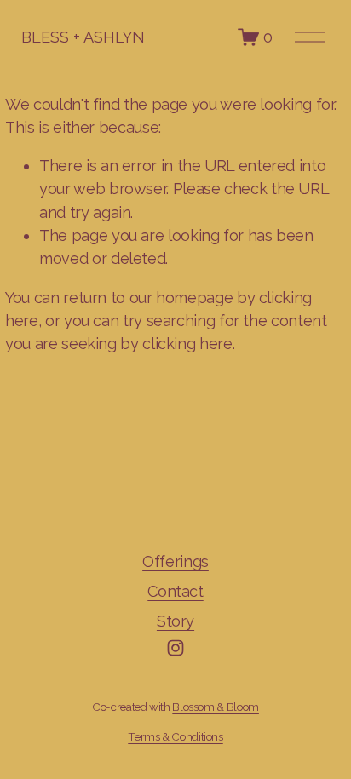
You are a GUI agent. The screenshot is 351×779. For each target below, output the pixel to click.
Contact (175, 591)
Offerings (175, 561)
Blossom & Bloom (215, 706)
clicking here (187, 343)
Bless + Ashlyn (83, 37)
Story (175, 621)
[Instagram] (175, 647)
